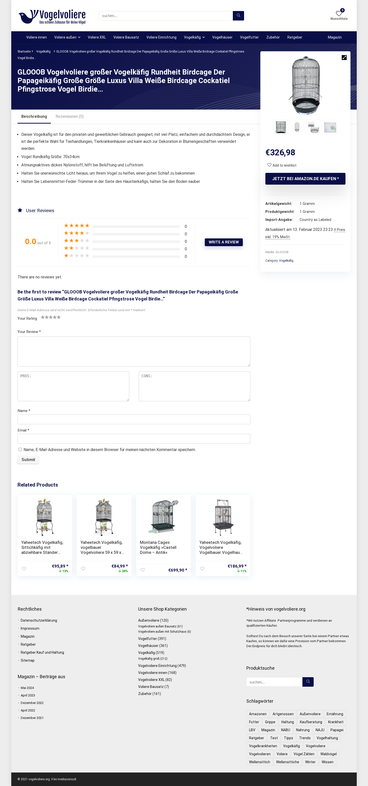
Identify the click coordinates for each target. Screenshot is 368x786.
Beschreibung (34, 116)
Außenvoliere (148, 620)
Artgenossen (283, 714)
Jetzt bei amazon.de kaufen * (305, 178)
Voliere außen (65, 37)
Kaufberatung (311, 722)
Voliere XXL (97, 37)
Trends (305, 738)
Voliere (282, 754)
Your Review (29, 331)
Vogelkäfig (192, 37)
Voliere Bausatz (126, 37)
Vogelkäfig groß (148, 658)
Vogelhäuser (222, 37)
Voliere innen (36, 37)
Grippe (270, 722)
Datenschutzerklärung (39, 620)
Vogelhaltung (327, 738)
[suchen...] (238, 16)
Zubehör (273, 37)
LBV (252, 730)
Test (274, 738)
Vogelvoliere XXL (151, 680)
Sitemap (28, 660)
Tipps (288, 738)
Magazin (335, 37)
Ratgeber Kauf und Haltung (42, 652)
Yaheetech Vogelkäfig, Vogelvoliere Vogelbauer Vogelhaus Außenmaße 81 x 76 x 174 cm (221, 552)
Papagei (336, 730)
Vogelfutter (249, 37)
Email (23, 430)
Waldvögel (328, 754)
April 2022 (28, 710)
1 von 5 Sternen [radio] (43, 317)
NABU (285, 730)
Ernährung (335, 714)
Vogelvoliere (315, 746)
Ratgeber (294, 37)
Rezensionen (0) (70, 116)
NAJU (320, 730)
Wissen (327, 762)
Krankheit (335, 722)
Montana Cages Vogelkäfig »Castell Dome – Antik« (158, 547)
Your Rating (27, 318)
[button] (344, 57)
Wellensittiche (287, 762)
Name (24, 411)
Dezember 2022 (32, 703)
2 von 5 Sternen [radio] (45, 317)
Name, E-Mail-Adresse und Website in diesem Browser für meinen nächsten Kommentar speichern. (110, 449)
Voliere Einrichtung (161, 37)
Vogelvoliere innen (152, 673)
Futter (254, 722)
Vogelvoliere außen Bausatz (157, 626)
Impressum (30, 628)
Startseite (24, 51)
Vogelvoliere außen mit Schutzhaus (162, 631)
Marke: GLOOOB (276, 252)
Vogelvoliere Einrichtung (157, 666)
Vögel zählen (304, 754)
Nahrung (303, 730)
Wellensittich (259, 762)
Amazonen (258, 714)
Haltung (287, 722)
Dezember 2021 (32, 718)
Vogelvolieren (260, 754)
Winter (310, 762)
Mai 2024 (27, 688)
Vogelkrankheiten (263, 746)
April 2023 (28, 695)
